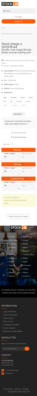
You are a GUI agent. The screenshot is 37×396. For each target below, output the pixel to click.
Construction (13, 240)
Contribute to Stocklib (11, 325)
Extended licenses (19, 137)
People (25, 272)
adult (5, 105)
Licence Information (10, 315)
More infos (6, 144)
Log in (19, 17)
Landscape (27, 265)
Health (25, 262)
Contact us (9, 373)
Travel (10, 269)
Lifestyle (26, 269)
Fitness (25, 258)
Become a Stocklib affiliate (12, 331)
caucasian (14, 105)
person (23, 97)
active (22, 109)
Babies (25, 244)
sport (5, 97)
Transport (11, 265)
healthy (5, 109)
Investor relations (9, 328)
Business (26, 251)
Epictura (18, 389)
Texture (11, 262)
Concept (11, 236)
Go (27, 349)
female (19, 101)
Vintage (11, 272)
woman (31, 109)
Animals (25, 240)
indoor (14, 109)
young (28, 101)
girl (11, 101)
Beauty (25, 247)
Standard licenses (19, 133)
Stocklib (26, 389)
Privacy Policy (8, 318)
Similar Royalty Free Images (18, 216)
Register (17, 21)
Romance (26, 276)
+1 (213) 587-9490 (11, 370)
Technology (12, 258)
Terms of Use (8, 321)
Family (10, 251)
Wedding (11, 276)
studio (31, 97)
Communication (28, 254)
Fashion (11, 254)
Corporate (12, 244)
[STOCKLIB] (9, 4)
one (4, 101)
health (24, 105)
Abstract (26, 236)
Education (12, 247)
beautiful (13, 97)
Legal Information (9, 312)
